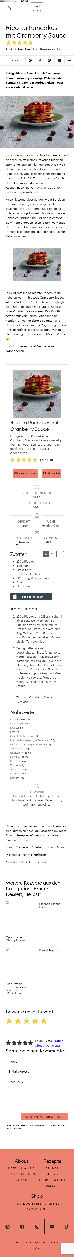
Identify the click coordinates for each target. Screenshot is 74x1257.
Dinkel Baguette (50, 950)
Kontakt (21, 1180)
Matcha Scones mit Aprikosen (26, 855)
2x (52, 554)
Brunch (52, 1168)
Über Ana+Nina (21, 1168)
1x (46, 554)
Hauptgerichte (52, 1180)
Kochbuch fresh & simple (37, 1203)
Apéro (52, 1174)
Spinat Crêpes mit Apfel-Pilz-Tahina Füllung (35, 847)
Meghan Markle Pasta (50, 905)
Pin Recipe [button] (53, 473)
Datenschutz (41, 1242)
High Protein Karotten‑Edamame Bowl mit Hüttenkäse (19, 988)
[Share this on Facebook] (40, 61)
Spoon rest (37, 1209)
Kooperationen (21, 1174)
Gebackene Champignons (15, 939)
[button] (8, 42)
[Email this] (59, 61)
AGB (56, 1242)
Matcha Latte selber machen (26, 862)
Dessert (52, 1185)
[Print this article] (69, 61)
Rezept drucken (28, 473)
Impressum (21, 1242)
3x (60, 554)
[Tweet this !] (49, 61)
